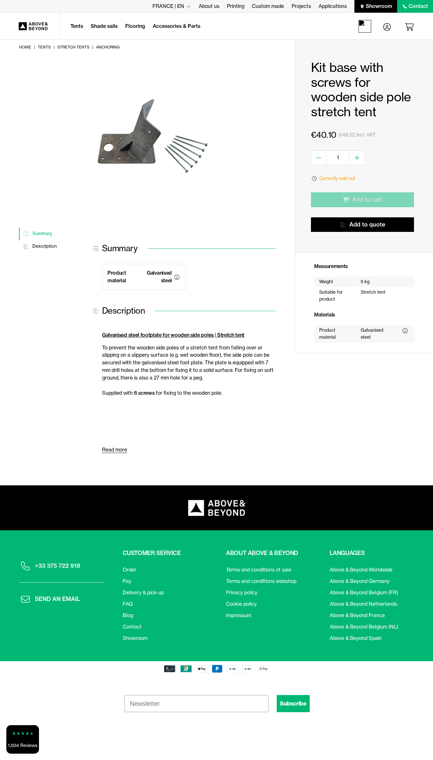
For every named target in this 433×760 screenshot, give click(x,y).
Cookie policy (241, 604)
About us (209, 6)
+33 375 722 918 (57, 565)
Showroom (379, 6)
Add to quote (367, 224)
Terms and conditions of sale (258, 569)
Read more (114, 449)
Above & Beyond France (357, 615)
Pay (127, 581)
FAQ (128, 604)
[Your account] (387, 26)
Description (44, 246)
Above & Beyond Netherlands (363, 604)
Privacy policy (241, 592)
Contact (418, 6)
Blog (128, 615)
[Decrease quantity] (318, 157)
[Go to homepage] (30, 26)
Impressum (238, 615)
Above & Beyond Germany (360, 581)
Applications (333, 6)
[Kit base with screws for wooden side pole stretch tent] (147, 141)
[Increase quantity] (357, 157)
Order (129, 569)
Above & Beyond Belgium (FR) (364, 592)
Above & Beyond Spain (356, 638)
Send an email (57, 599)
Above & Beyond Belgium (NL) (364, 626)
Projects (301, 6)
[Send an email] (25, 599)
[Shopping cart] (410, 26)
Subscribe (293, 703)
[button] (22, 739)
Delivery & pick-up (143, 592)
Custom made (268, 6)
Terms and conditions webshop (261, 581)
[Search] (366, 26)
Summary (41, 233)
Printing (235, 6)
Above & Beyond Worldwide (361, 569)
